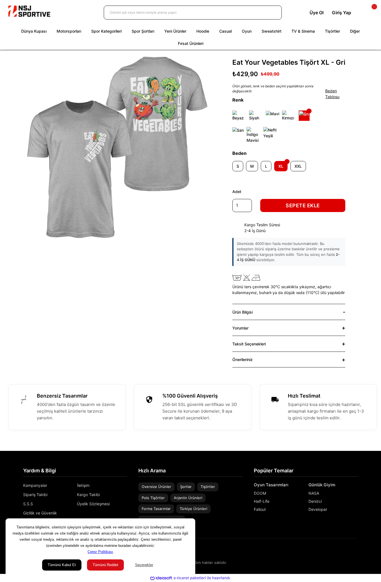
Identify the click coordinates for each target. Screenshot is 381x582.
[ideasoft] (161, 578)
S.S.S (28, 503)
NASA (313, 493)
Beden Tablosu (332, 93)
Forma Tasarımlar (156, 508)
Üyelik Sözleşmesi (93, 503)
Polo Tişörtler (153, 498)
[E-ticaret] (189, 578)
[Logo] (29, 11)
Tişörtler (208, 486)
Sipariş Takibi (35, 494)
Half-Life (261, 501)
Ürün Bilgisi (242, 312)
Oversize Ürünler (156, 486)
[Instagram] (348, 550)
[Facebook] (356, 550)
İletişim (83, 485)
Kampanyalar (35, 485)
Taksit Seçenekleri (249, 343)
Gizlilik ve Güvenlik (40, 513)
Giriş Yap (341, 12)
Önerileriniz (242, 359)
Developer (317, 509)
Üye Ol (317, 12)
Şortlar (186, 486)
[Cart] (370, 13)
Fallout (260, 509)
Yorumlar (240, 328)
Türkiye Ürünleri (193, 508)
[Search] (272, 13)
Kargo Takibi (88, 494)
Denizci (315, 501)
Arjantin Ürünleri (188, 498)
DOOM (260, 493)
